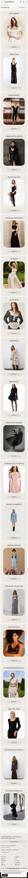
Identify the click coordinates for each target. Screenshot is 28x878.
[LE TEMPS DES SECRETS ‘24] (14, 685)
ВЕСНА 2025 (14, 382)
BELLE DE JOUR (14, 709)
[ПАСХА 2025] (14, 316)
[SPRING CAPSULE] (14, 562)
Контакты (17, 860)
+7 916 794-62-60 (5, 852)
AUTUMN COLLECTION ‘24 (14, 750)
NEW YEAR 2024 (14, 627)
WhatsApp (8, 849)
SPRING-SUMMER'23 (14, 504)
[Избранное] (23, 2)
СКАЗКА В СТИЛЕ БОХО (14, 218)
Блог (16, 858)
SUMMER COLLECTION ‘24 (14, 463)
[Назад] (2, 5)
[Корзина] (20, 2)
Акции (2, 862)
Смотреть (14, 47)
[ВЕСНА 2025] (14, 398)
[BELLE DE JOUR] (14, 725)
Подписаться (14, 841)
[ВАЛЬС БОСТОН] (14, 194)
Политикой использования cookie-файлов (12, 873)
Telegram (3, 849)
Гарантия (3, 864)
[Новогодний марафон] (14, 439)
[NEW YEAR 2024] (14, 644)
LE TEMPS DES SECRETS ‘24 (14, 668)
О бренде (17, 856)
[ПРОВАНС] (14, 275)
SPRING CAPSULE (14, 545)
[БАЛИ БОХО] (14, 357)
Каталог (3, 858)
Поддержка (17, 862)
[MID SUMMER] (14, 30)
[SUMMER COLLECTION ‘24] (14, 480)
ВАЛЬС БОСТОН (14, 177)
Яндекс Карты (15, 849)
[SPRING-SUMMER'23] (14, 521)
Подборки (3, 860)
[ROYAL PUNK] (14, 71)
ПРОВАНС (14, 259)
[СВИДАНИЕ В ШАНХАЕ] (14, 153)
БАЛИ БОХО (14, 341)
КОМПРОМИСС (14, 95)
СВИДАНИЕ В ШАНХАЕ (14, 136)
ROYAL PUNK (14, 54)
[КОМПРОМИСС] (14, 112)
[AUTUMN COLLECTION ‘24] (14, 766)
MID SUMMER (14, 13)
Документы (17, 864)
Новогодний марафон (14, 422)
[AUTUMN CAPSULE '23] (14, 807)
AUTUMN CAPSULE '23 (14, 791)
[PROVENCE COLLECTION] (14, 603)
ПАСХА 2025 (14, 300)
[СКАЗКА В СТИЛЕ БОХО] (14, 235)
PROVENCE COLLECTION (14, 586)
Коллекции (3, 856)
